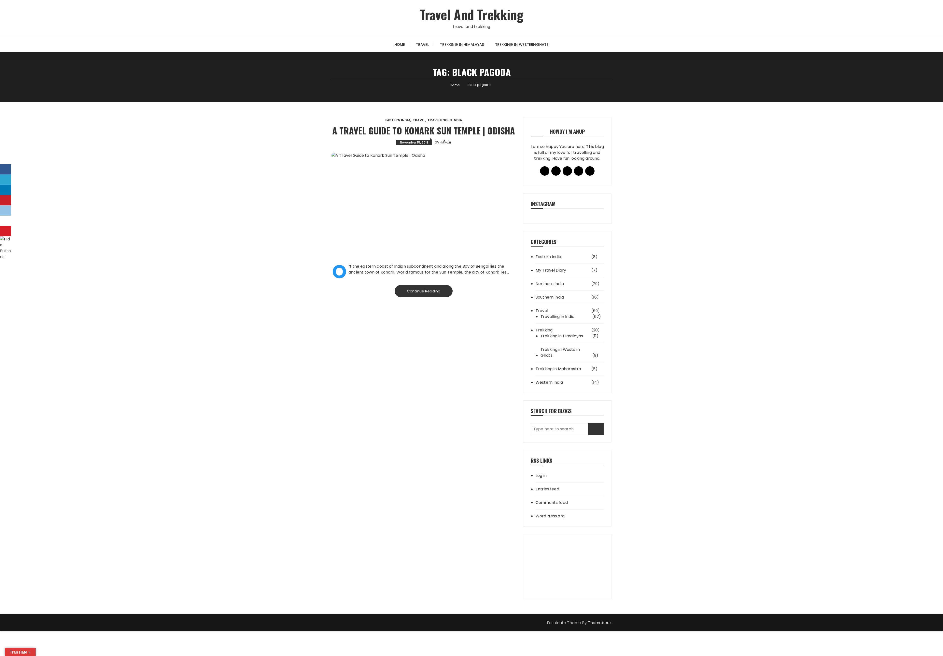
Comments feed (552, 502)
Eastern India (397, 120)
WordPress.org (550, 516)
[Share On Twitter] (5, 179)
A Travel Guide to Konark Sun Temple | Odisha (423, 130)
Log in (541, 475)
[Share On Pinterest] (5, 200)
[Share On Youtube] (5, 231)
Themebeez (599, 623)
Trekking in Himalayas (462, 44)
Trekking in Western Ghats (560, 352)
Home (399, 44)
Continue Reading (423, 291)
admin (445, 142)
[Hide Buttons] (6, 247)
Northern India (550, 284)
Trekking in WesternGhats (522, 44)
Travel (422, 44)
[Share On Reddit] (5, 210)
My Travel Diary (551, 270)
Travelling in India (445, 120)
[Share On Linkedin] (5, 190)
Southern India (550, 297)
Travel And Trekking (472, 14)
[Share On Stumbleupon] (5, 221)
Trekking (544, 330)
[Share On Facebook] (5, 169)
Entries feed (547, 489)
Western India (549, 382)
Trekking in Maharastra (558, 369)
